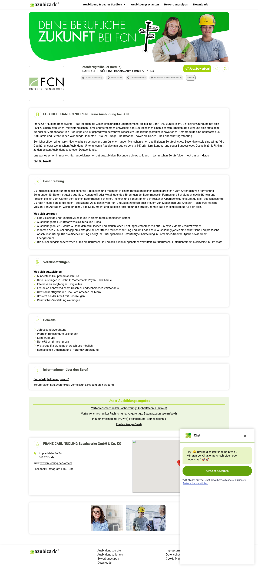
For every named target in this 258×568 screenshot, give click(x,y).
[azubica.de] (44, 5)
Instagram (54, 469)
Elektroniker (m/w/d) (129, 424)
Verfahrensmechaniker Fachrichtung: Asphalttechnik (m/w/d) (129, 408)
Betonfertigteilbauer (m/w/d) (51, 379)
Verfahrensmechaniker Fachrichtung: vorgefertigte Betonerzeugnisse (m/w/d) (129, 413)
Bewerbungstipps (176, 4)
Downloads (200, 4)
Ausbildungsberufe (109, 550)
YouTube (67, 469)
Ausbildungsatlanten (145, 4)
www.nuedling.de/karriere (56, 463)
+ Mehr (190, 77)
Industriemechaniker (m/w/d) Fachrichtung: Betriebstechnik (129, 419)
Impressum (173, 550)
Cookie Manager (176, 558)
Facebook (40, 469)
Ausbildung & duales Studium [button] (103, 4)
